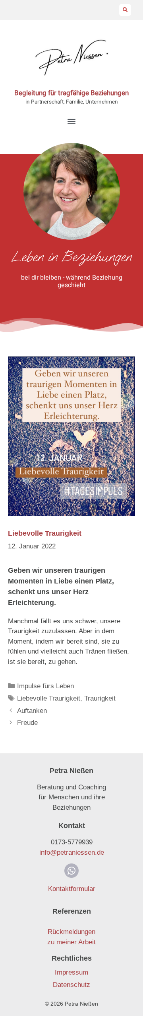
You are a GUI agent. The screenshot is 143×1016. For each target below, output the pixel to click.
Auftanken (32, 711)
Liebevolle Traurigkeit (48, 698)
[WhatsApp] (71, 870)
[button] (125, 10)
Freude (27, 722)
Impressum (71, 972)
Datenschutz (71, 985)
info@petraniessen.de (71, 852)
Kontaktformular (71, 889)
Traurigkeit (100, 698)
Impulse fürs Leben (45, 686)
